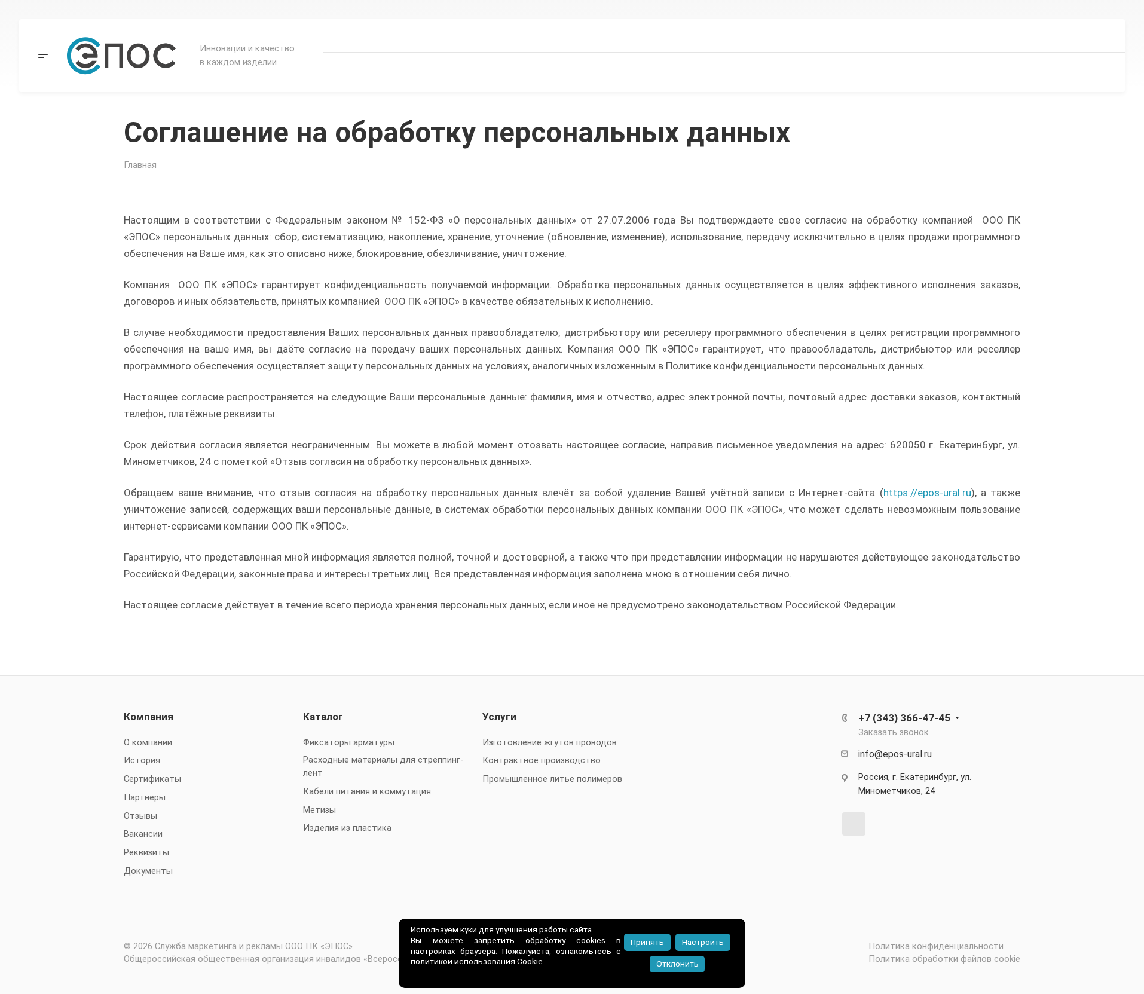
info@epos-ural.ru (895, 754)
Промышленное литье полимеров (552, 778)
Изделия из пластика (347, 827)
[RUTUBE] (853, 824)
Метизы (319, 810)
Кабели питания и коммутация (367, 791)
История (142, 760)
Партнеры (145, 797)
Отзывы (140, 816)
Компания (148, 717)
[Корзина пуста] (965, 72)
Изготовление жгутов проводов (549, 742)
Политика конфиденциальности (936, 946)
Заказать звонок (893, 732)
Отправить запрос (1050, 71)
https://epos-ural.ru (927, 492)
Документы (148, 870)
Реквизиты (146, 852)
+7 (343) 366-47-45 (1051, 36)
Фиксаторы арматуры (348, 742)
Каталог (323, 717)
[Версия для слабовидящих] (929, 72)
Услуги (499, 717)
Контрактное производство (541, 760)
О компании (148, 742)
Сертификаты (152, 778)
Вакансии (143, 833)
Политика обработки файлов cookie (944, 958)
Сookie (530, 961)
